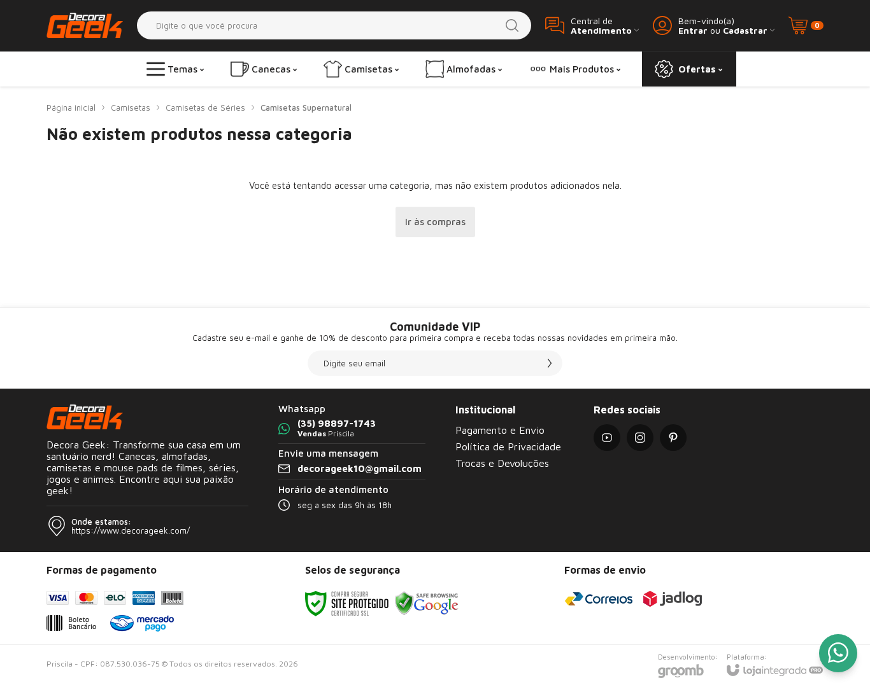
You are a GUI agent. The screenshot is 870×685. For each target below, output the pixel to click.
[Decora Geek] (84, 25)
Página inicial (71, 107)
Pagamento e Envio (500, 430)
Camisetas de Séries (205, 107)
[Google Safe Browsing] (427, 602)
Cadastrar (745, 30)
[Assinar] (549, 363)
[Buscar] (512, 25)
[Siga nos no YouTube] (607, 437)
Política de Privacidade (508, 446)
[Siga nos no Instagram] (640, 437)
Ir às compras (435, 221)
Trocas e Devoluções (502, 463)
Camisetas (130, 107)
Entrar (693, 30)
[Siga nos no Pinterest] (673, 437)
